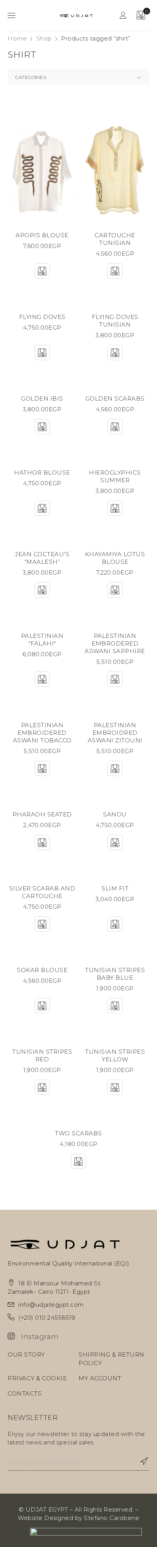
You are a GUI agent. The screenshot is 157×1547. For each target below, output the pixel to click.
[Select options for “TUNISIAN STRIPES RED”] (42, 1087)
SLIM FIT (114, 888)
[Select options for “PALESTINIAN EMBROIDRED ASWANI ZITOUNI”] (115, 768)
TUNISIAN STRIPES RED (42, 1055)
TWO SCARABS (78, 1133)
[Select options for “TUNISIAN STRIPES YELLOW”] (115, 1087)
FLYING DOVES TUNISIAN (115, 320)
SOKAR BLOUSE (42, 970)
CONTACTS (25, 1393)
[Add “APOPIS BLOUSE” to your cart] (42, 271)
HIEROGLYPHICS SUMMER (115, 476)
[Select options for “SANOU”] (115, 842)
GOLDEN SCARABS (115, 398)
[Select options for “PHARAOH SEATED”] (42, 842)
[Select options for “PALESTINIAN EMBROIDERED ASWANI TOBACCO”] (42, 768)
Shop (44, 38)
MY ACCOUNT (99, 1378)
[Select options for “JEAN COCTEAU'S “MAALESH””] (42, 590)
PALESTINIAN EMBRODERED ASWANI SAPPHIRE (115, 643)
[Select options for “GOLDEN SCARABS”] (115, 426)
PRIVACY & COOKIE (37, 1378)
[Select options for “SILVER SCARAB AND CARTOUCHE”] (42, 924)
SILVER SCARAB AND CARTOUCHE (42, 892)
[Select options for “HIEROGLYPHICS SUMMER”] (115, 508)
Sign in (123, 15)
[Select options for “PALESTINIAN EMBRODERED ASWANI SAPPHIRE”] (115, 679)
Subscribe (139, 1461)
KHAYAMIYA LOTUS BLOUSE (115, 558)
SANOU (115, 814)
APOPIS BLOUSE (42, 235)
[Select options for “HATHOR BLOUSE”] (42, 508)
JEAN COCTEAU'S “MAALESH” (42, 558)
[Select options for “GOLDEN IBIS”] (42, 426)
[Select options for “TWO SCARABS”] (78, 1161)
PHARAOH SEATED (42, 814)
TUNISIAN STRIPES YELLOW (115, 1055)
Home (17, 38)
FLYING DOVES (42, 316)
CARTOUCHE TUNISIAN (115, 239)
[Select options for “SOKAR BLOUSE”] (42, 1005)
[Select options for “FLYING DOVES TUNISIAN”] (115, 352)
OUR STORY (26, 1354)
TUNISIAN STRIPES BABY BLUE (115, 973)
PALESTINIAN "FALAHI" (42, 639)
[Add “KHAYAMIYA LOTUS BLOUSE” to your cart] (115, 590)
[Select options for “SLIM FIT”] (115, 924)
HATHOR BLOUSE (42, 472)
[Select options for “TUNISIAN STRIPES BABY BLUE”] (115, 1005)
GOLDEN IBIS (42, 398)
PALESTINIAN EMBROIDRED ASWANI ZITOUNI (115, 732)
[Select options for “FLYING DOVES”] (42, 352)
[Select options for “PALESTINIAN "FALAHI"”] (42, 679)
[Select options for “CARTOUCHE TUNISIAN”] (115, 271)
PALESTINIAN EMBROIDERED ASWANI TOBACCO (42, 732)
